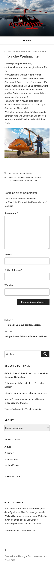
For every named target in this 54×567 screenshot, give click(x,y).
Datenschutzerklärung (14, 556)
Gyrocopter (33, 177)
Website (8, 285)
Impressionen (11, 458)
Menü (29, 40)
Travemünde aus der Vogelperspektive (23, 408)
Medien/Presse (11, 465)
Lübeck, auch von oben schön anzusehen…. (26, 392)
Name (8, 254)
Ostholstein (16, 180)
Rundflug (31, 180)
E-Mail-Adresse (13, 270)
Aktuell (14, 173)
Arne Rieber (39, 51)
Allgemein (26, 173)
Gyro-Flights (17, 177)
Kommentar (11, 213)
